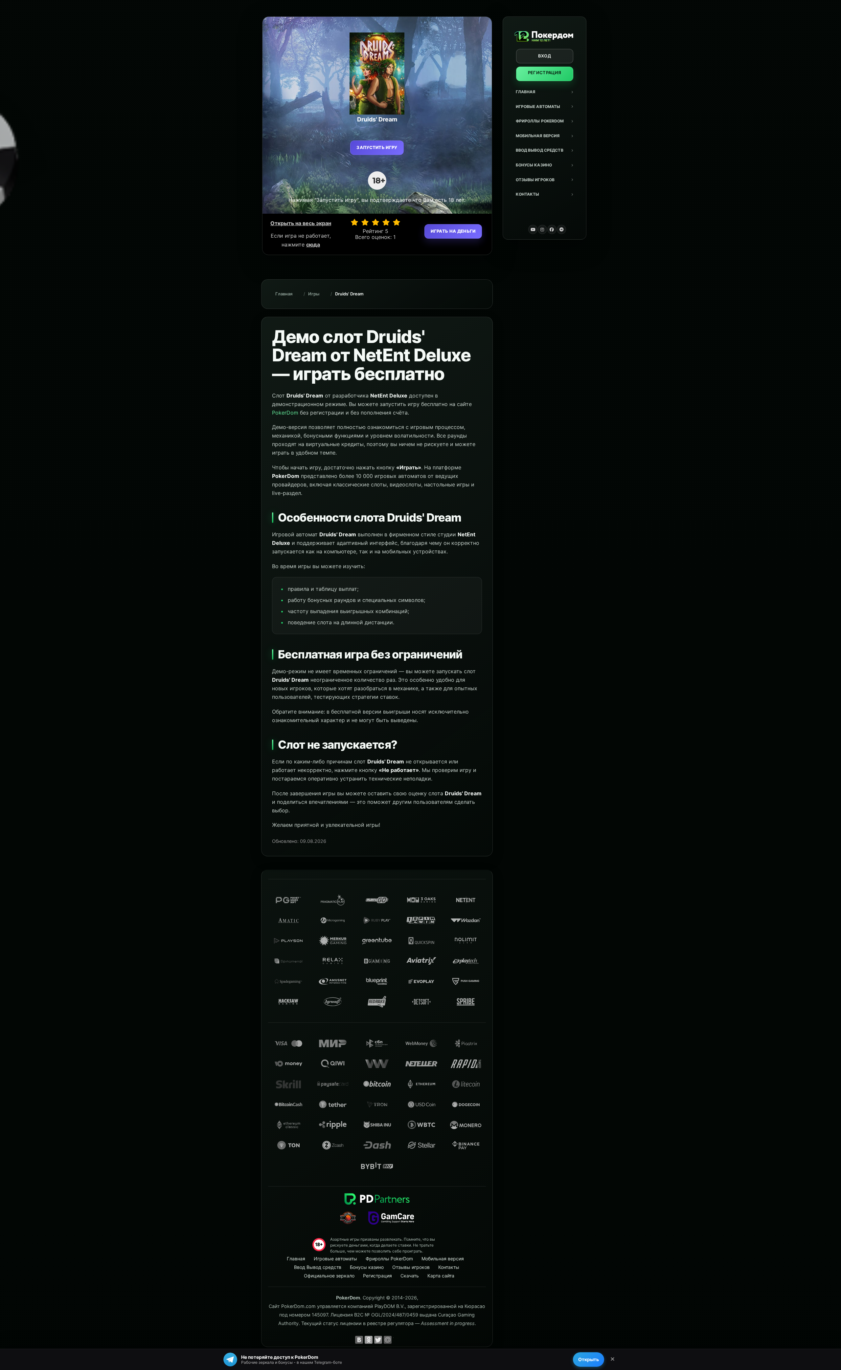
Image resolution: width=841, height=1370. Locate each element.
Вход (544, 55)
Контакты (527, 194)
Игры (313, 293)
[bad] (354, 222)
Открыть (588, 1359)
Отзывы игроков (535, 179)
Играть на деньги (453, 231)
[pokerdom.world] (542, 229)
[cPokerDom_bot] (561, 229)
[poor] (365, 222)
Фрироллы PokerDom (540, 120)
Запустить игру (377, 147)
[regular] (375, 222)
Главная (525, 91)
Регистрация (544, 72)
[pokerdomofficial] (552, 229)
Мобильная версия (538, 135)
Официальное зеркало (329, 1275)
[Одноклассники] (369, 1340)
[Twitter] (378, 1340)
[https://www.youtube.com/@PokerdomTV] (532, 229)
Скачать (409, 1275)
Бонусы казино (534, 164)
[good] (386, 222)
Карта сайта (440, 1275)
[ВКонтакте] (359, 1340)
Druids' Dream (349, 293)
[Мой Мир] (388, 1340)
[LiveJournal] (397, 1340)
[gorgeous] (396, 222)
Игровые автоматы (538, 106)
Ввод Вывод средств (539, 150)
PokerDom (285, 412)
